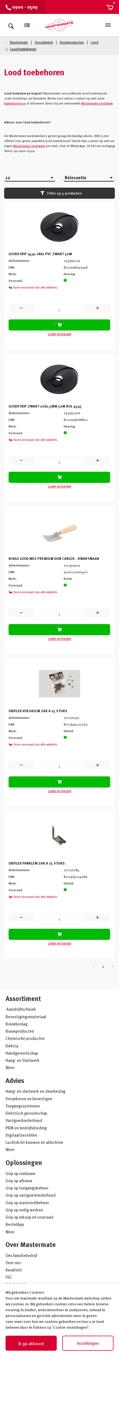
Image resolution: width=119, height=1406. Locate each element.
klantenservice (14, 103)
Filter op (64, 193)
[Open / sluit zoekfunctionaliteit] (11, 25)
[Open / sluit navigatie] (108, 25)
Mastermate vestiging (97, 103)
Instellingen (88, 1343)
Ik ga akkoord (31, 1343)
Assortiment (23, 998)
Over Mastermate (31, 1244)
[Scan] (26, 25)
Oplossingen (24, 1162)
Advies (15, 1080)
